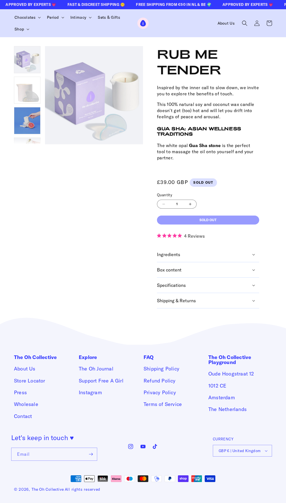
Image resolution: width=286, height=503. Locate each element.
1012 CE (217, 385)
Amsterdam (221, 397)
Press (20, 392)
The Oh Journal (96, 368)
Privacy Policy (160, 392)
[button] (27, 17)
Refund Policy (160, 380)
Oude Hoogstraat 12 (231, 373)
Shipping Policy (161, 368)
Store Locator (29, 380)
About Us (24, 368)
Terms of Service (163, 404)
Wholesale (26, 404)
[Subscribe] (91, 454)
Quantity (164, 195)
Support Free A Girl (101, 380)
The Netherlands (227, 409)
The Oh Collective (48, 489)
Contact (23, 416)
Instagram (90, 392)
